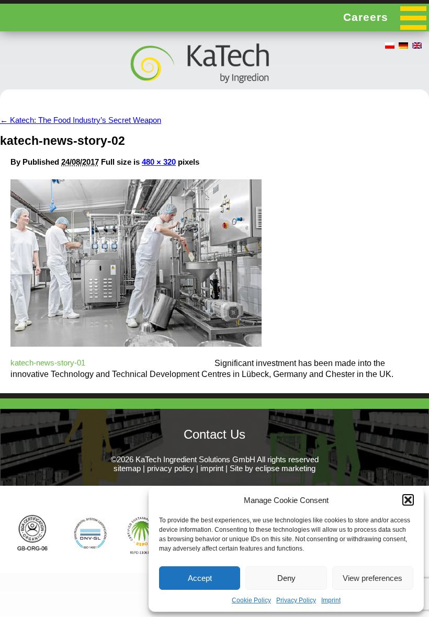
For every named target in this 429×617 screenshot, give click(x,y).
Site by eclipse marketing (272, 468)
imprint (211, 468)
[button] (408, 500)
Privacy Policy (296, 600)
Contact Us (214, 434)
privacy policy (170, 468)
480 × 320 (159, 161)
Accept (200, 578)
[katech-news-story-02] (136, 343)
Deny (286, 578)
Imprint (331, 600)
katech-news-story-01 (47, 362)
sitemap (127, 468)
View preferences (372, 578)
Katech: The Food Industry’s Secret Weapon (80, 120)
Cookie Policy (251, 600)
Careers (365, 17)
